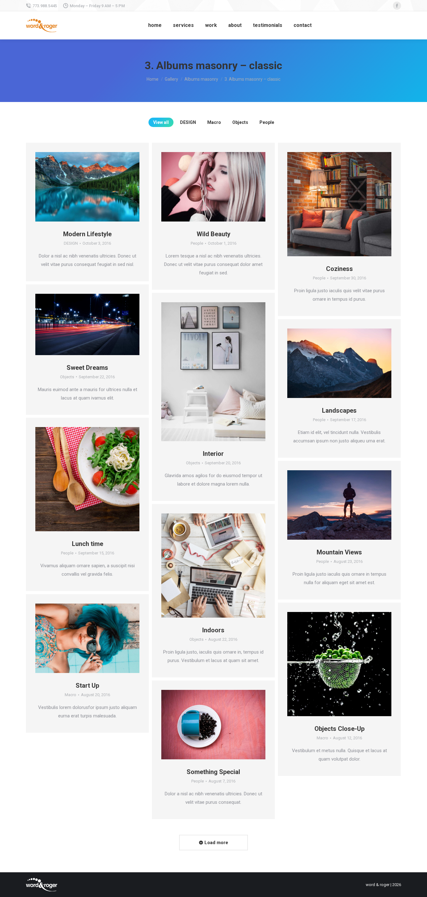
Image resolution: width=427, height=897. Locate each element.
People (266, 122)
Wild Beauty (213, 234)
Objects (240, 122)
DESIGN (188, 122)
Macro (214, 122)
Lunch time (87, 544)
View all (161, 122)
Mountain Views (339, 552)
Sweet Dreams (87, 367)
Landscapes (339, 410)
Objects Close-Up (339, 728)
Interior (213, 453)
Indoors (213, 630)
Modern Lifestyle (87, 234)
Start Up (87, 685)
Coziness (339, 269)
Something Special (213, 772)
